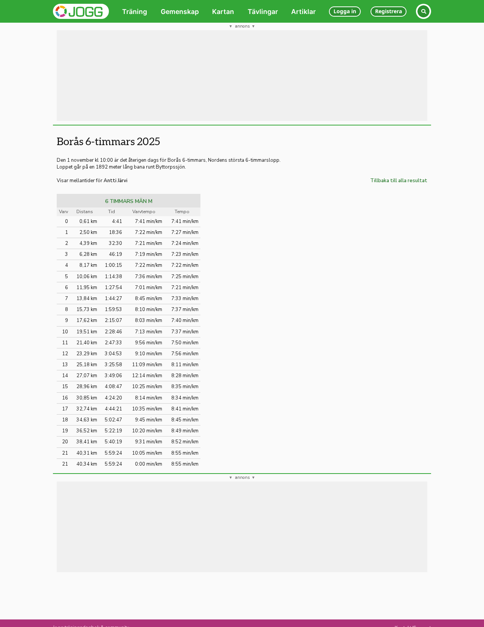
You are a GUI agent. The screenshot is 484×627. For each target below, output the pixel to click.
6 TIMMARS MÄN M (128, 201)
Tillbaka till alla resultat (398, 180)
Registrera (388, 11)
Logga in (345, 11)
